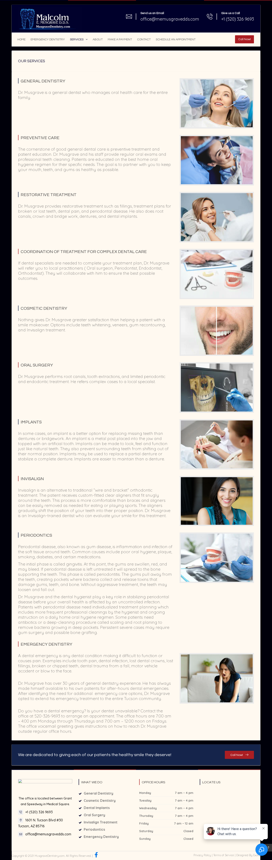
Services (77, 39)
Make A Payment (120, 39)
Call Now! (244, 39)
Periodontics (94, 829)
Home (21, 39)
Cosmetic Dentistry (100, 800)
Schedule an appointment (176, 39)
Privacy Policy (202, 855)
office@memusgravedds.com (48, 834)
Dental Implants (97, 808)
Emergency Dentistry (48, 39)
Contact (144, 39)
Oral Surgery (94, 815)
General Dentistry (98, 793)
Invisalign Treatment (101, 822)
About (98, 39)
